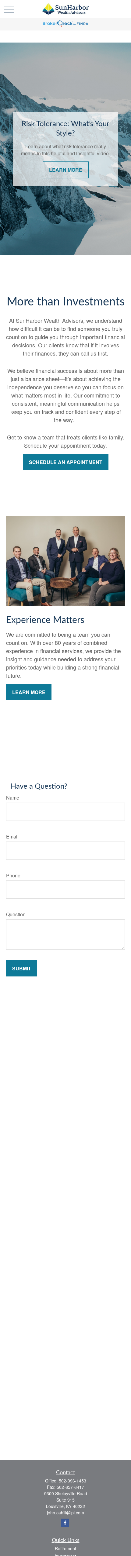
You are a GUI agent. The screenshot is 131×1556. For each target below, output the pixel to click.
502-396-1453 (72, 1481)
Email (12, 836)
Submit (21, 968)
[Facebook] (65, 1523)
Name (12, 797)
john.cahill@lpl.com (65, 1513)
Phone (13, 875)
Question (16, 914)
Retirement (65, 1548)
